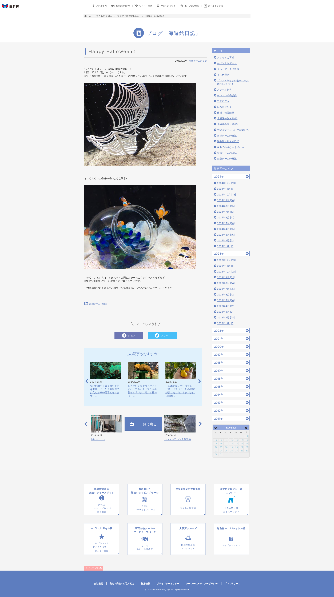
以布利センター (225, 106)
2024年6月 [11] (225, 217)
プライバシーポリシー (168, 583)
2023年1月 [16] (225, 323)
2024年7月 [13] (225, 211)
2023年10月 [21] (226, 271)
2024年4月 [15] (226, 228)
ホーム (87, 15)
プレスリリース (232, 583)
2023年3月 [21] (225, 311)
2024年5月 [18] (226, 223)
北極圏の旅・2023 (227, 124)
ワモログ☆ (223, 101)
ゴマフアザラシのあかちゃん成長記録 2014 (233, 82)
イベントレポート (227, 63)
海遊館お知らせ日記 (228, 141)
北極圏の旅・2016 (227, 118)
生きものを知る (104, 15)
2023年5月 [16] (226, 300)
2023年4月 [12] (225, 305)
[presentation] (86, 381)
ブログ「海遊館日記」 (128, 15)
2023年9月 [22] (226, 277)
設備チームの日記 (227, 152)
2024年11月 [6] (225, 188)
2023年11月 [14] (226, 265)
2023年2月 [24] (226, 317)
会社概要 (98, 583)
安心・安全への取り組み (122, 583)
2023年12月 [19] (226, 260)
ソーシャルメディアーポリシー (202, 583)
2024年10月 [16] (226, 194)
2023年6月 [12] (225, 294)
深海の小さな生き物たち (230, 147)
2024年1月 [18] (225, 246)
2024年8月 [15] (226, 206)
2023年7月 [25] (226, 288)
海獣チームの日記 (227, 135)
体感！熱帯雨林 (225, 112)
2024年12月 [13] (226, 183)
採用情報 (145, 583)
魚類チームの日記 (198, 60)
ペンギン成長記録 (227, 95)
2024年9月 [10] (226, 200)
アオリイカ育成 (225, 57)
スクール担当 (224, 89)
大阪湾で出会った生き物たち (233, 129)
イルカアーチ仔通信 (228, 68)
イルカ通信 (223, 74)
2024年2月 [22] (225, 240)
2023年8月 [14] (226, 283)
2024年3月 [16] (226, 234)
